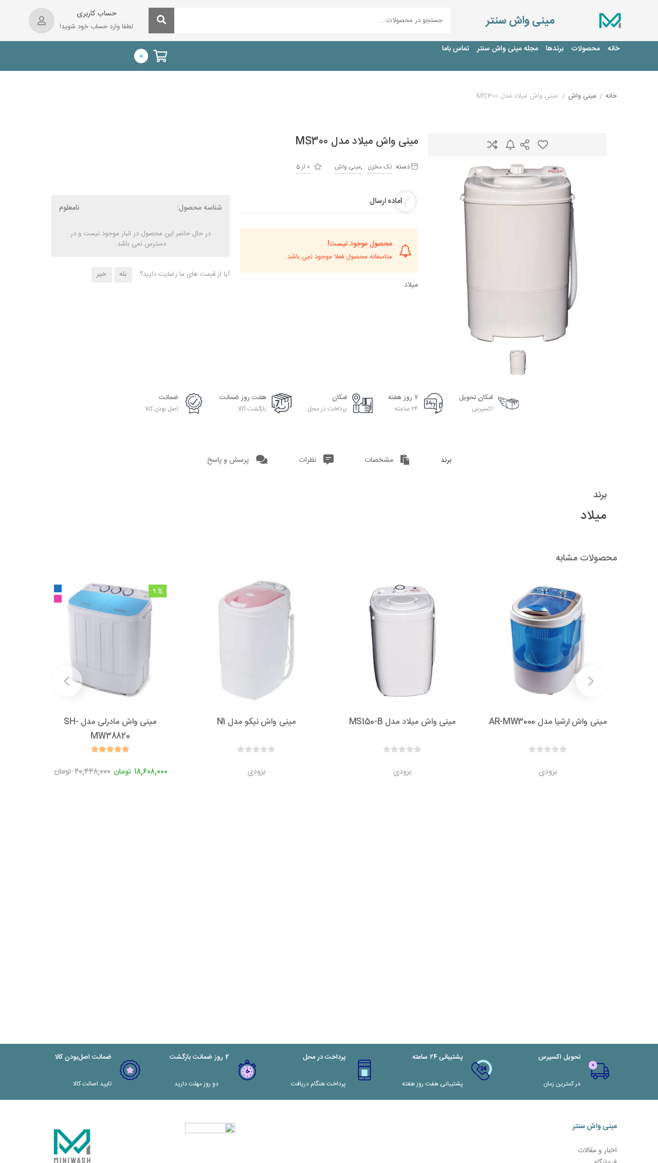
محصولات (585, 49)
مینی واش (582, 96)
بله (122, 274)
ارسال (524, 145)
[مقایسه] (538, 761)
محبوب (543, 145)
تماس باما (455, 49)
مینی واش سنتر (520, 21)
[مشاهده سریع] (557, 761)
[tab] (446, 460)
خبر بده (510, 145)
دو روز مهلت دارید (196, 1084)
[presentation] (591, 681)
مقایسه (492, 145)
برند (446, 460)
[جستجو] (161, 20)
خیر (101, 274)
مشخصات (379, 460)
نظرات (308, 460)
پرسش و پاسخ (229, 460)
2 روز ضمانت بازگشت (199, 1057)
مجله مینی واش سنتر (507, 49)
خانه (613, 49)
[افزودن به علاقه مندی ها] (518, 761)
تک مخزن (380, 167)
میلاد (411, 285)
